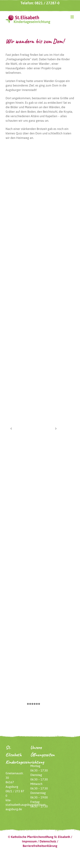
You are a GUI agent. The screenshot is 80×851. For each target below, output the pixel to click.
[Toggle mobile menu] (72, 17)
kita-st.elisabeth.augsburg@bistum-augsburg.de (26, 804)
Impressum (29, 841)
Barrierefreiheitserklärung (40, 845)
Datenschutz (48, 841)
